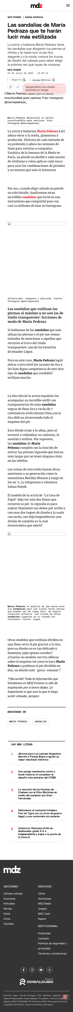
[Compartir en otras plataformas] (18, 87)
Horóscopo (44, 898)
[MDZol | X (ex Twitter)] (49, 970)
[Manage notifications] (65, 997)
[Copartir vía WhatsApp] (10, 87)
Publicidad (44, 933)
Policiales (9, 903)
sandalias (41, 722)
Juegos (42, 908)
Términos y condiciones (52, 953)
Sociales (9, 923)
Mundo (8, 908)
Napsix (42, 918)
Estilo (7, 913)
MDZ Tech (44, 913)
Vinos (7, 918)
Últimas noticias (13, 893)
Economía (9, 898)
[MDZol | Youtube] (41, 970)
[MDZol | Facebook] (23, 970)
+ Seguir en (15, 80)
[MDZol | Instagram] (32, 970)
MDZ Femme (14, 70)
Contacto (43, 938)
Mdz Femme (14, 17)
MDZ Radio (44, 903)
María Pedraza (47, 131)
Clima (41, 893)
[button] (68, 5)
